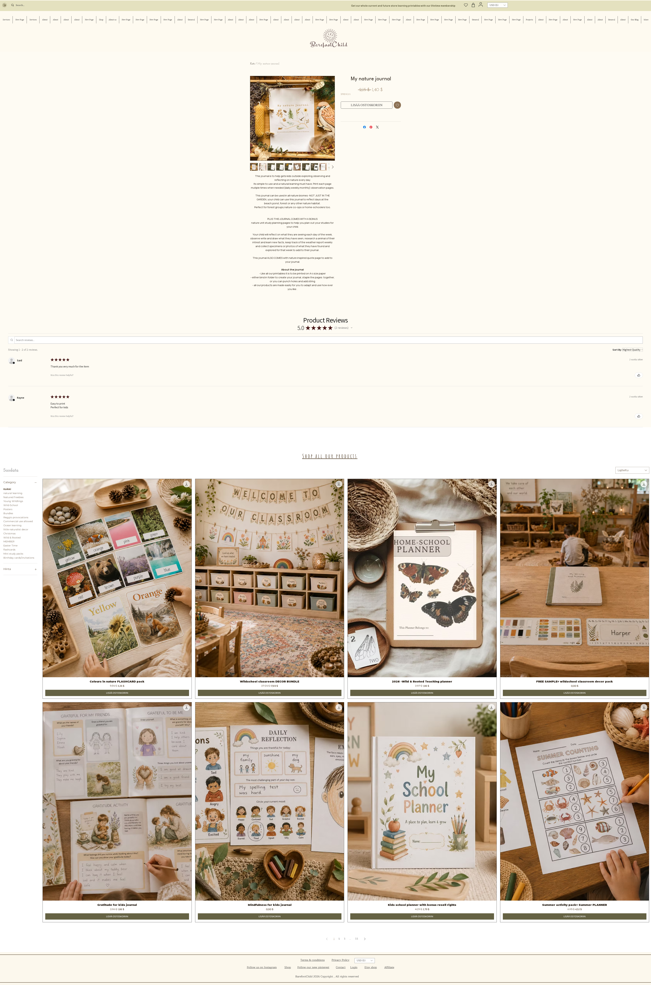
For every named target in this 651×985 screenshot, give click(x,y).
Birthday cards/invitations (18, 557)
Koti (252, 63)
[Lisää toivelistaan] (397, 105)
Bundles (8, 513)
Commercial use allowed (18, 521)
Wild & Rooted (12, 537)
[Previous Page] (327, 939)
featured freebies (13, 497)
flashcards (9, 549)
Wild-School (10, 505)
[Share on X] (377, 127)
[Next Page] (365, 939)
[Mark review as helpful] (639, 375)
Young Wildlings (13, 501)
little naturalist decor (15, 529)
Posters (7, 509)
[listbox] (497, 5)
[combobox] (632, 470)
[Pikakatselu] (117, 578)
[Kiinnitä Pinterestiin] (371, 127)
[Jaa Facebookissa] (364, 127)
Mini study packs (13, 553)
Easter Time (10, 545)
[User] (481, 4)
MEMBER (8, 541)
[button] (497, 5)
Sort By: (617, 349)
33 (356, 939)
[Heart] (466, 5)
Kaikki (7, 489)
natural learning (12, 493)
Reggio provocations (15, 517)
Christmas (9, 533)
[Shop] (473, 5)
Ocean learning (12, 525)
